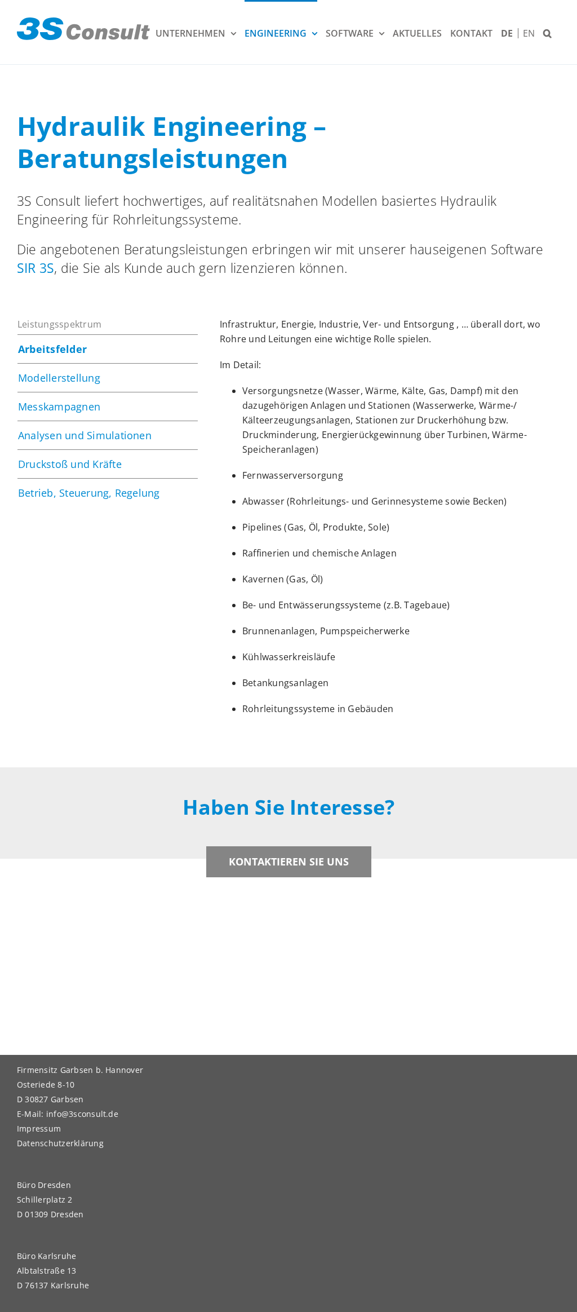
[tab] (107, 349)
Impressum (39, 1128)
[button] (547, 32)
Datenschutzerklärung (60, 1143)
